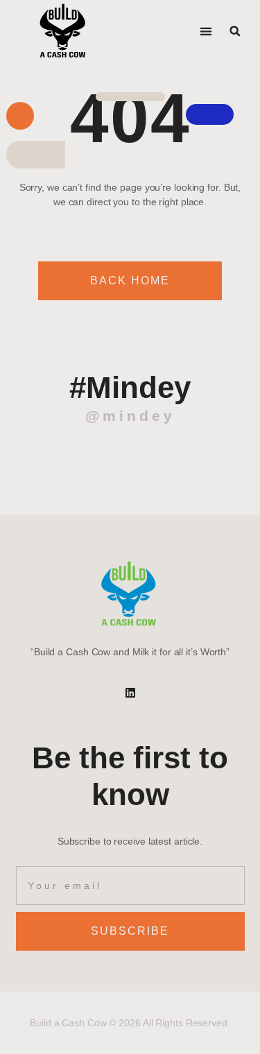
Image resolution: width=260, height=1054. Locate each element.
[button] (206, 31)
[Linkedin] (130, 692)
